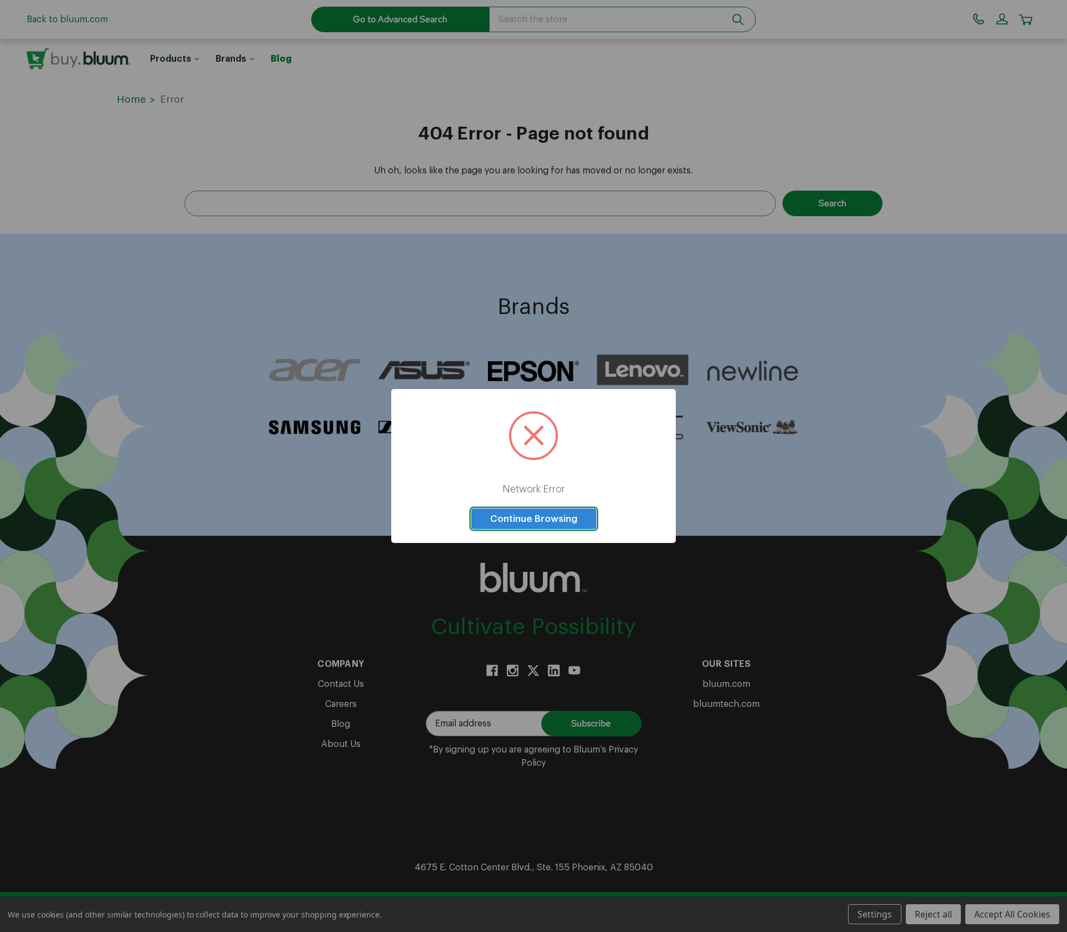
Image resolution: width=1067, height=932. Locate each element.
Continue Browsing (533, 519)
